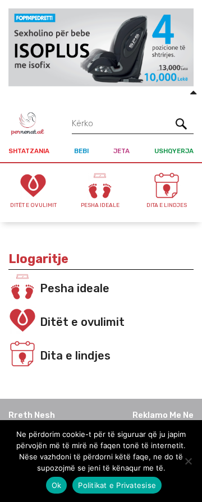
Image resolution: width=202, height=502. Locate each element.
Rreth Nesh (31, 415)
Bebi (81, 151)
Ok (57, 485)
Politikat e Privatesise (117, 485)
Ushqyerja (174, 151)
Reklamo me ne (163, 415)
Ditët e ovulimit (82, 322)
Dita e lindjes (75, 355)
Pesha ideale (74, 288)
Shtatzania (28, 151)
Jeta (121, 151)
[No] (188, 461)
